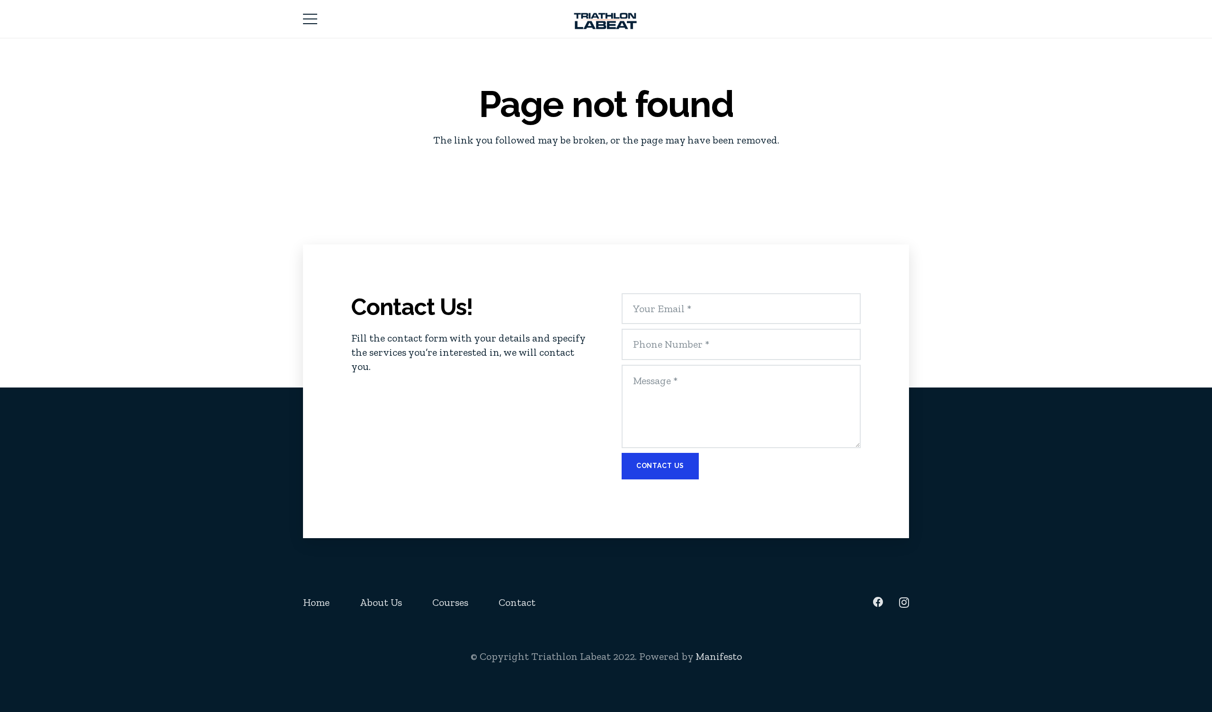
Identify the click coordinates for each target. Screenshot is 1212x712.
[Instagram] (904, 602)
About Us (381, 602)
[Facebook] (878, 602)
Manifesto (718, 656)
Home (316, 602)
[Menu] (309, 19)
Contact (517, 602)
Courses (450, 602)
